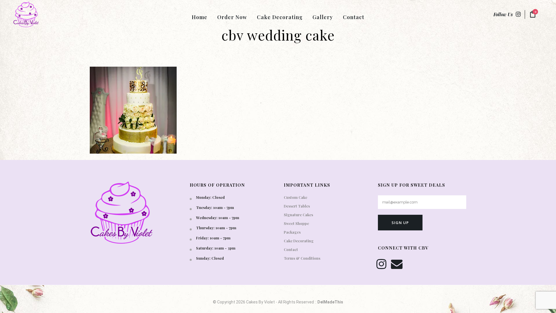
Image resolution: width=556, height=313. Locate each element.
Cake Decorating (299, 241)
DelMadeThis (330, 302)
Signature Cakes (298, 214)
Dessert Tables (297, 206)
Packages (292, 232)
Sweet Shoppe (296, 223)
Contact (291, 249)
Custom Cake (295, 197)
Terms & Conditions (302, 258)
